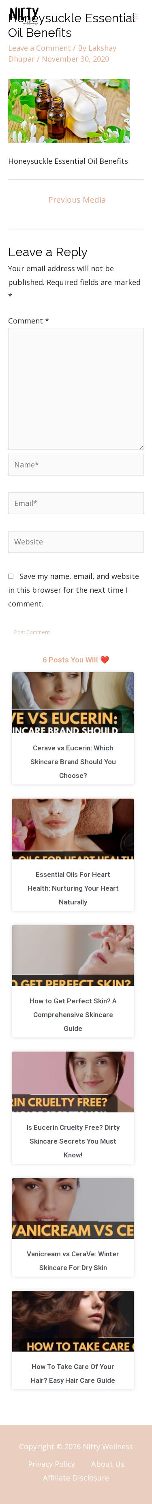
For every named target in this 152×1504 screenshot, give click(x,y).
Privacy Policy (51, 1464)
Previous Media (77, 199)
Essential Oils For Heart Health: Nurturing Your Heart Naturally (73, 888)
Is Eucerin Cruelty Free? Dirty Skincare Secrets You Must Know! (73, 1141)
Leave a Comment (39, 48)
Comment (28, 321)
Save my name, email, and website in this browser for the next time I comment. (73, 589)
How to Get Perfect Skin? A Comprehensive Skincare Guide (73, 1015)
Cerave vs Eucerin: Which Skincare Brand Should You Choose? (73, 762)
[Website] (76, 543)
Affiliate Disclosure (76, 1478)
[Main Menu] (134, 16)
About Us (107, 1464)
